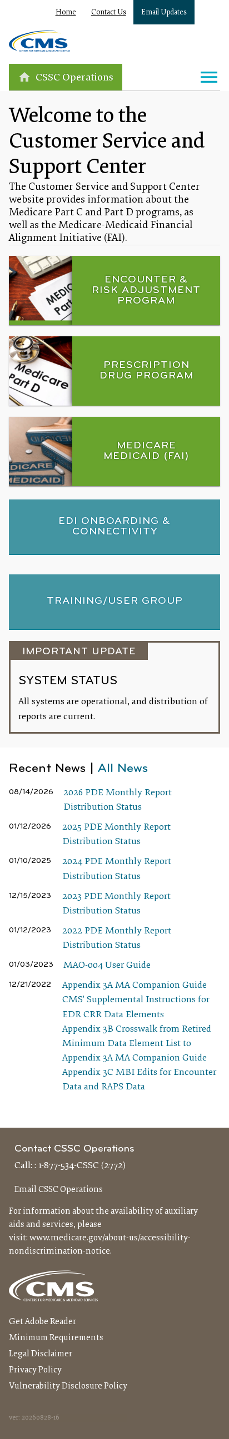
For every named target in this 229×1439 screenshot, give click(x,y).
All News (123, 769)
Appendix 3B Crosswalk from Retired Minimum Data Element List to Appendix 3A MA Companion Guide (136, 1043)
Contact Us (108, 13)
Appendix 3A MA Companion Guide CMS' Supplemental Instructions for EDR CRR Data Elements (136, 1000)
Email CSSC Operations (58, 1189)
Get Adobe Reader (42, 1321)
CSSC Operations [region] (74, 78)
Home (66, 13)
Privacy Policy (35, 1370)
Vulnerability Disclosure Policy (68, 1386)
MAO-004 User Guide (107, 966)
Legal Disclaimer (40, 1354)
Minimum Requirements (56, 1338)
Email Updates (164, 13)
